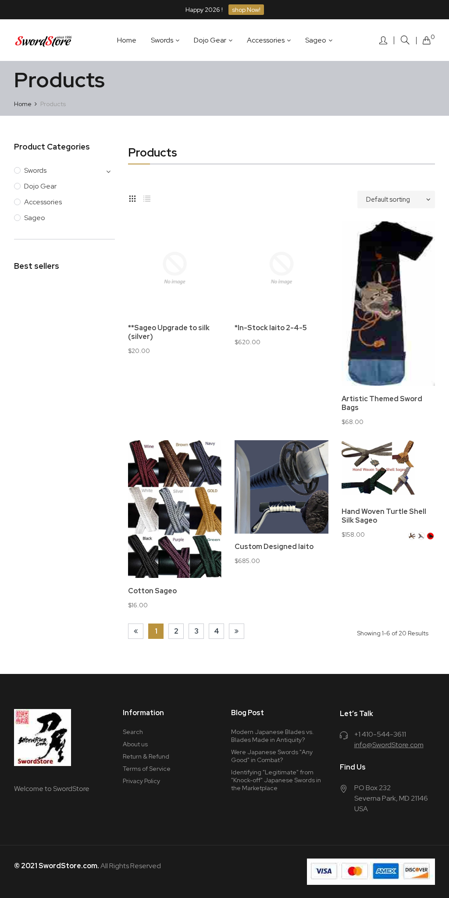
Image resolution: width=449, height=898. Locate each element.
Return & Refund (146, 756)
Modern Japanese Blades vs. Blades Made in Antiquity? (272, 736)
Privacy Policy (141, 781)
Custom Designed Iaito (274, 546)
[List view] (147, 197)
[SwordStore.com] (43, 40)
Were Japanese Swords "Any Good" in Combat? (272, 756)
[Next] (236, 631)
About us (135, 744)
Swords (35, 170)
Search (133, 732)
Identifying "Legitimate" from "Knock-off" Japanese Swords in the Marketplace (276, 780)
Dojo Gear (40, 186)
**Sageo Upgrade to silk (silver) (169, 332)
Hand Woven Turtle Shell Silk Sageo (384, 516)
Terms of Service (147, 769)
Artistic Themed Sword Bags (382, 403)
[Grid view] (132, 197)
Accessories (43, 202)
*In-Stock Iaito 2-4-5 (271, 328)
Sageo (34, 217)
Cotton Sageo (152, 591)
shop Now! (246, 10)
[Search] (405, 40)
